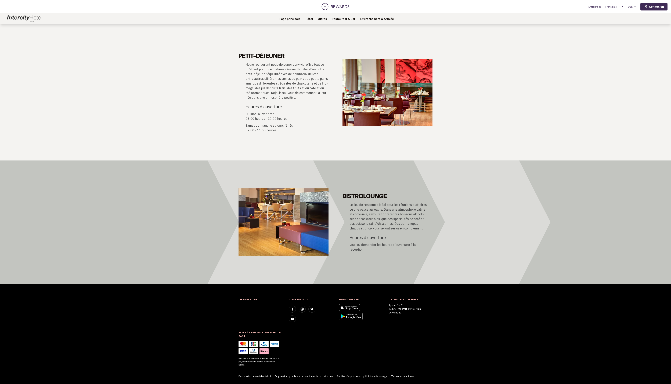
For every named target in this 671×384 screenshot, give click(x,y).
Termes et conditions (402, 376)
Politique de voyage (376, 376)
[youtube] (292, 318)
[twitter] (311, 309)
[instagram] (302, 309)
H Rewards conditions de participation (312, 376)
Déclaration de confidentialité (255, 376)
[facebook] (292, 309)
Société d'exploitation (349, 376)
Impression (281, 376)
